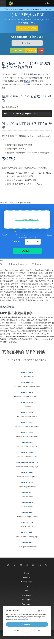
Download (18, 50)
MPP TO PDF (27, 442)
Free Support (26, 599)
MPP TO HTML (27, 382)
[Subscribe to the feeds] (46, 565)
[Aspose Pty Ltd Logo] (11, 3)
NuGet (27, 81)
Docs (26, 591)
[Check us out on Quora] (33, 565)
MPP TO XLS (27, 512)
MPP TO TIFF (27, 482)
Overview (26, 43)
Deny (38, 630)
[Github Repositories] (39, 565)
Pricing (32, 50)
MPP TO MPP (27, 412)
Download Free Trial (27, 28)
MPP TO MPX (27, 432)
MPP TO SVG (27, 472)
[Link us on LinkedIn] (21, 565)
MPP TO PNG (27, 452)
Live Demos (26, 595)
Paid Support (26, 604)
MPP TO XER (27, 502)
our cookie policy (21, 619)
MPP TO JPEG (27, 402)
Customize (16, 630)
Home (26, 573)
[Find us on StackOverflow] (27, 565)
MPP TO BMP (27, 372)
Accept (27, 624)
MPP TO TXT (27, 492)
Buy (41, 50)
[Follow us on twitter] (14, 565)
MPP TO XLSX (27, 523)
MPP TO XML (27, 533)
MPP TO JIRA (27, 392)
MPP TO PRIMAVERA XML (27, 462)
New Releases (26, 582)
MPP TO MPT (27, 422)
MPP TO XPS (27, 543)
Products (26, 577)
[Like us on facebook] (8, 565)
